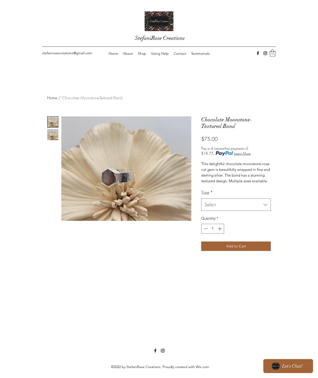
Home (52, 97)
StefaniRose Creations (160, 38)
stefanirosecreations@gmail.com (67, 53)
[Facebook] (257, 53)
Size (207, 192)
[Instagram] (265, 53)
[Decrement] (205, 228)
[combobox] (236, 204)
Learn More (242, 153)
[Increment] (220, 228)
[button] (273, 53)
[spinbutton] (213, 228)
